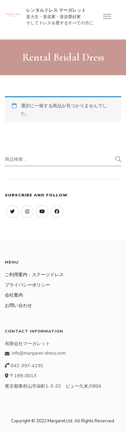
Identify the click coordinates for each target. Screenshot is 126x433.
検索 (117, 159)
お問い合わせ (18, 305)
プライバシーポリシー (27, 285)
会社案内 (14, 295)
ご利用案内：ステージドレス (34, 274)
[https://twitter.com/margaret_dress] (12, 211)
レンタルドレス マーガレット (56, 10)
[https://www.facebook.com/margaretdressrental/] (56, 211)
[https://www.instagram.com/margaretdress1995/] (27, 211)
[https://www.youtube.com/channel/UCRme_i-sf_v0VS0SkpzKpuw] (42, 211)
